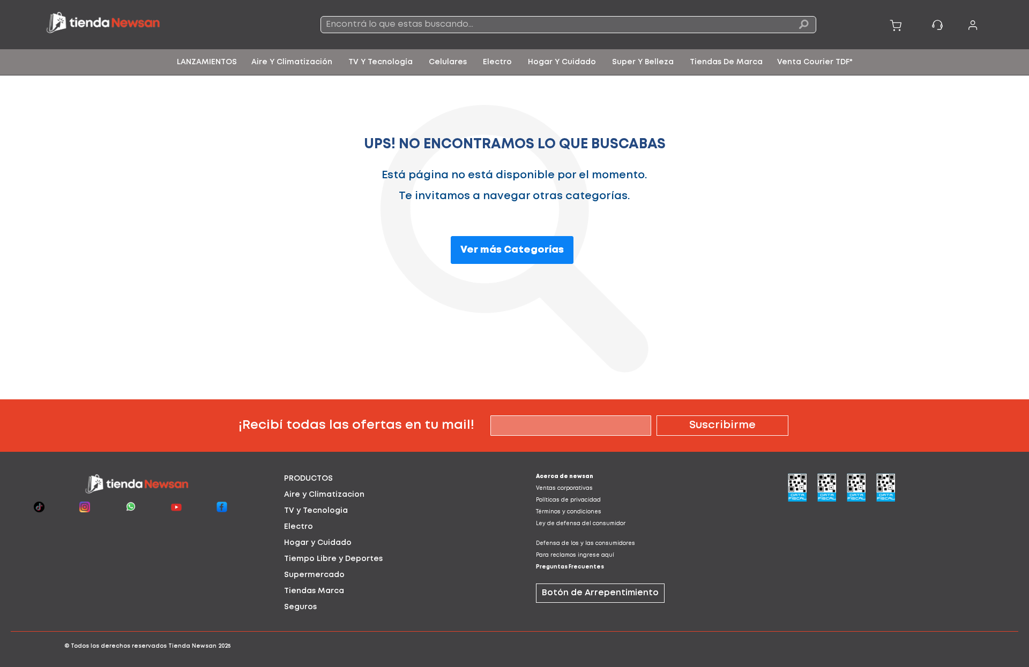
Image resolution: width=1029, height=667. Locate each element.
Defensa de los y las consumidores (585, 543)
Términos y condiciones (568, 512)
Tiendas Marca (314, 591)
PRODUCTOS (308, 478)
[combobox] (568, 24)
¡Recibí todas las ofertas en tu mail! (356, 425)
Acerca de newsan (564, 476)
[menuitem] (206, 62)
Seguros (300, 607)
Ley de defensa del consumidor (580, 523)
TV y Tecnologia (316, 510)
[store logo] (144, 25)
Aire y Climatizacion (324, 494)
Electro (298, 527)
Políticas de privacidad (568, 500)
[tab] (388, 478)
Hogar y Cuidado (318, 543)
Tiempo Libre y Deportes (333, 559)
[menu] (514, 62)
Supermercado (314, 575)
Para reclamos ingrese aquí (575, 555)
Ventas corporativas (564, 488)
